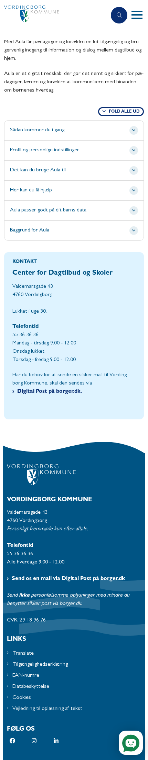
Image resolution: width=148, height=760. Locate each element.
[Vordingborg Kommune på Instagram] (42, 740)
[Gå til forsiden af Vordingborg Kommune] (53, 15)
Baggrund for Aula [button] (29, 230)
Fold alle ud (124, 112)
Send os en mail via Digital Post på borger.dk (68, 579)
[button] (139, 15)
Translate (23, 653)
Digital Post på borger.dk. (49, 392)
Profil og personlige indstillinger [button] (44, 150)
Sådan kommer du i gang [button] (37, 130)
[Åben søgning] (119, 15)
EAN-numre (25, 675)
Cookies (21, 698)
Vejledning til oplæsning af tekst (47, 709)
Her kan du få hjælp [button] (31, 190)
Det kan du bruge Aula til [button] (38, 170)
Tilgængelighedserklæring (40, 664)
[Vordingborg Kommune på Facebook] (20, 740)
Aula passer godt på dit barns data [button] (48, 210)
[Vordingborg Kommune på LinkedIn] (64, 740)
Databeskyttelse (30, 687)
